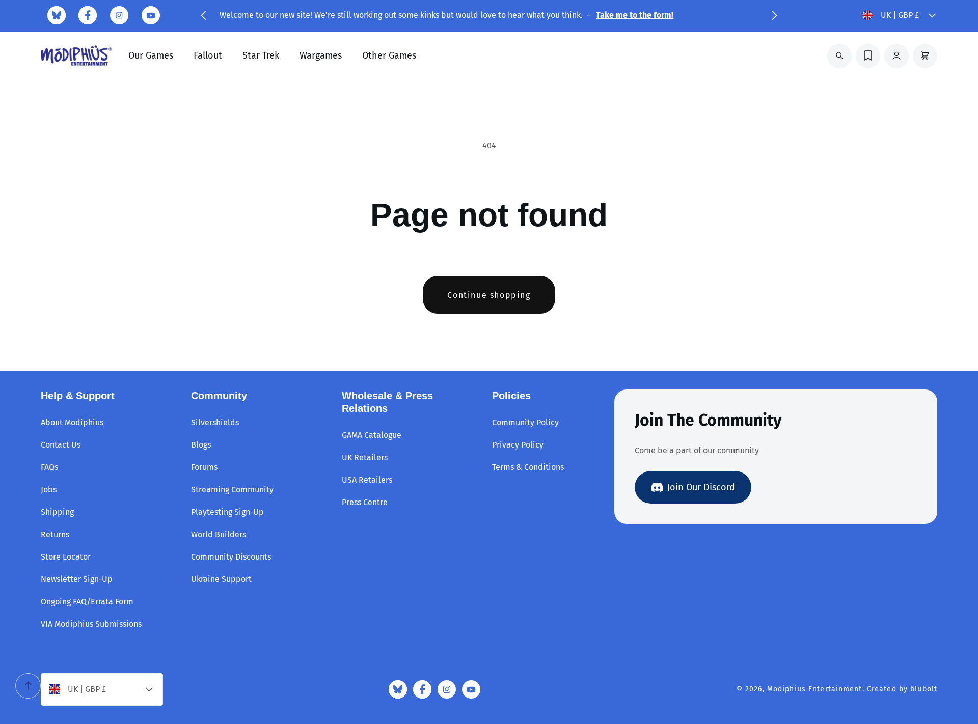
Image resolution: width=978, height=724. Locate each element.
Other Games (389, 55)
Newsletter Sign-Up (77, 579)
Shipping (57, 512)
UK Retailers (365, 457)
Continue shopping (488, 295)
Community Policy (525, 422)
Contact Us (60, 445)
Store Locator (66, 557)
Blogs (201, 445)
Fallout (208, 55)
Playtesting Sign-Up (227, 512)
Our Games (150, 55)
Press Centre (365, 502)
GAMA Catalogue (371, 435)
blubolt (923, 689)
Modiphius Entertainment (814, 689)
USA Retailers (367, 480)
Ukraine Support (221, 579)
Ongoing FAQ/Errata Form (87, 601)
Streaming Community (232, 489)
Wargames (321, 55)
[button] (203, 15)
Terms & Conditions (528, 467)
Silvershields (215, 422)
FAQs (49, 467)
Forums (204, 467)
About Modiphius (72, 422)
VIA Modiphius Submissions (91, 624)
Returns (55, 534)
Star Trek (260, 55)
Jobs (49, 489)
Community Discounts (231, 557)
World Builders (218, 534)
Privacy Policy (518, 445)
